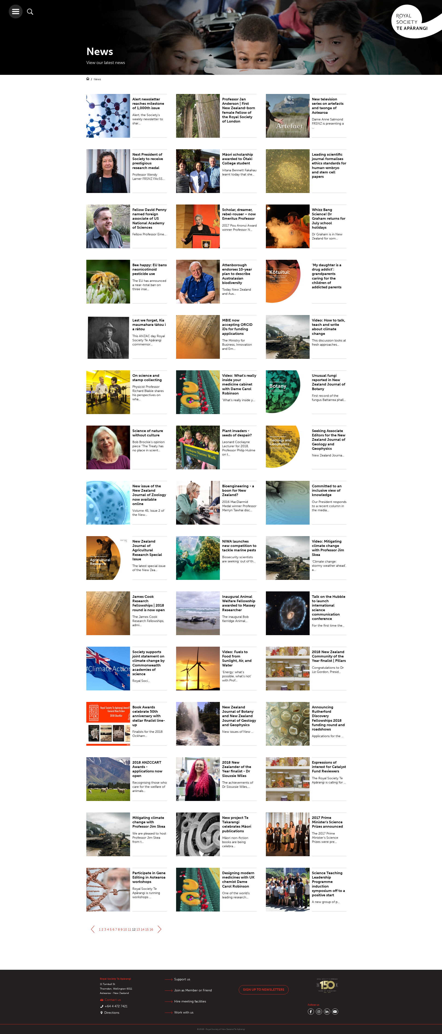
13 (138, 930)
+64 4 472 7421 (116, 1006)
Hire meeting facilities (190, 1001)
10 (125, 930)
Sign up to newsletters (263, 990)
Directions (111, 1013)
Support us (182, 979)
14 (142, 930)
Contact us (113, 1000)
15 (147, 930)
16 (151, 930)
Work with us (183, 1012)
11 (129, 930)
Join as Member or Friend (193, 990)
